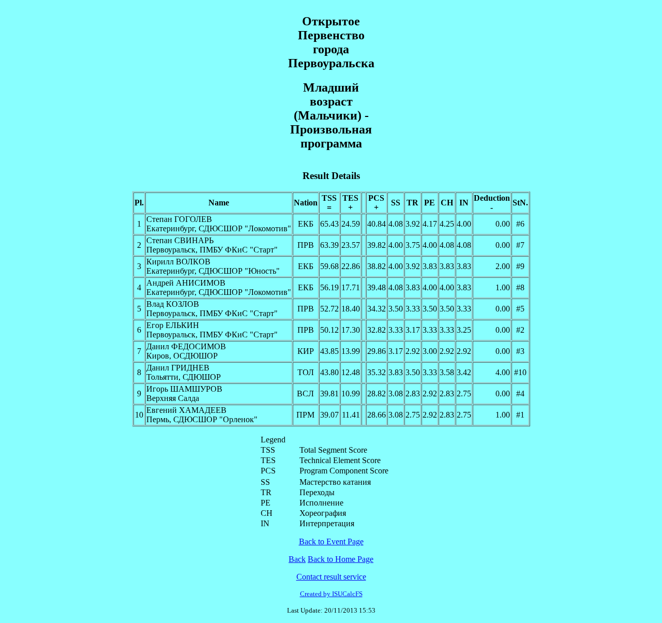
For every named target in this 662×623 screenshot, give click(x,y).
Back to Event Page (331, 541)
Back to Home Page (340, 559)
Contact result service (331, 576)
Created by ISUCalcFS (331, 594)
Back (297, 559)
